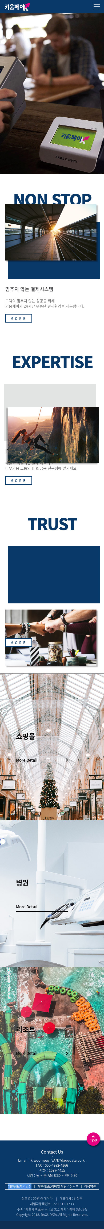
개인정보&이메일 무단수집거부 (57, 1186)
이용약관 (90, 1186)
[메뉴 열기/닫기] (97, 6)
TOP (93, 1140)
